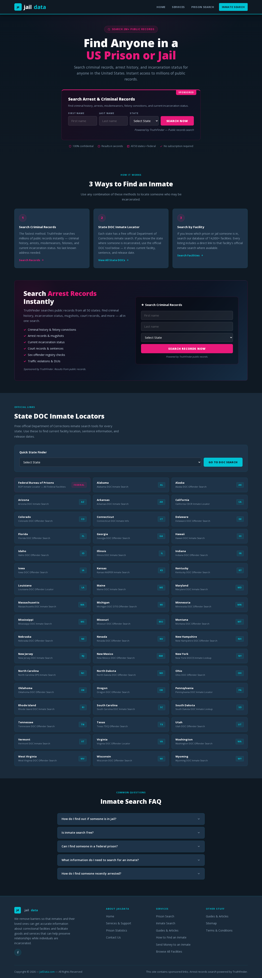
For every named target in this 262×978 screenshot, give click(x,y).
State (134, 113)
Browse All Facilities (169, 951)
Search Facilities (188, 255)
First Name (76, 113)
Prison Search (202, 7)
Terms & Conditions (219, 930)
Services (178, 7)
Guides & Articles (167, 930)
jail (31, 7)
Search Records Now (187, 349)
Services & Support (118, 923)
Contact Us (113, 937)
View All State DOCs (111, 260)
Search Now (177, 121)
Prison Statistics (116, 930)
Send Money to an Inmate (173, 944)
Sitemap (211, 923)
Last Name (106, 113)
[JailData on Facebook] (17, 952)
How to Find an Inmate (171, 937)
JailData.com (47, 971)
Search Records (29, 260)
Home (161, 7)
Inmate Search (233, 7)
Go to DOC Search (223, 462)
